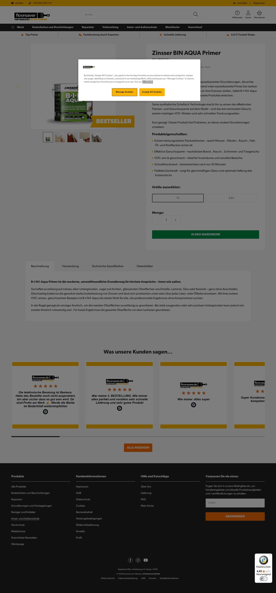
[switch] (263, 578)
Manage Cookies (124, 92)
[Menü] (270, 556)
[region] (139, 80)
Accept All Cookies (152, 92)
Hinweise (147, 82)
